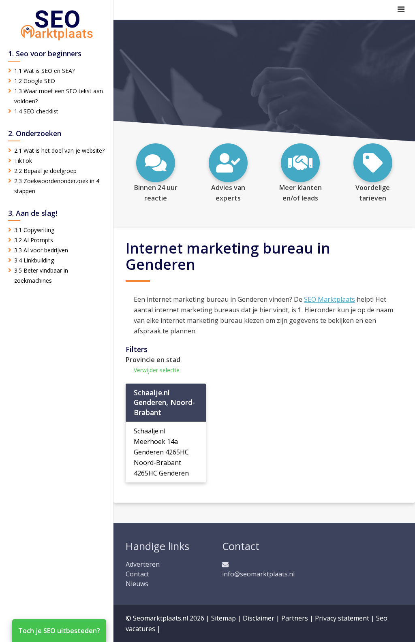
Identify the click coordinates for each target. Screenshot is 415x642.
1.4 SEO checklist (36, 111)
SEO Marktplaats (329, 299)
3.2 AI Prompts (33, 240)
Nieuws (137, 583)
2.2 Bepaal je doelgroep (45, 171)
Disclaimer (258, 618)
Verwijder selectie (157, 370)
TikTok (23, 160)
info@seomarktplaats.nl (258, 573)
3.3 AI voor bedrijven (41, 250)
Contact (137, 573)
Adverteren (143, 564)
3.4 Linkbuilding (34, 260)
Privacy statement (342, 618)
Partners (294, 618)
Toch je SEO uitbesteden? (59, 630)
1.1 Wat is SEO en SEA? (44, 71)
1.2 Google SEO (34, 81)
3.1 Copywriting (34, 230)
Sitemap (223, 618)
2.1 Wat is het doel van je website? (59, 150)
